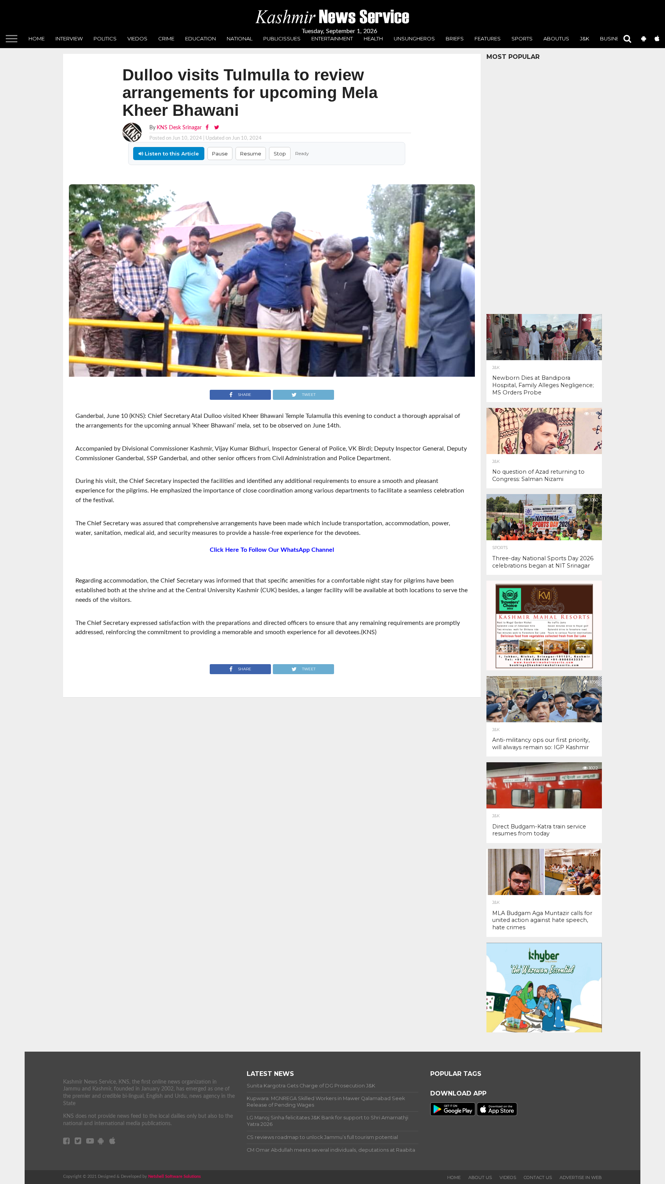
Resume (250, 153)
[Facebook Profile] (208, 127)
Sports (522, 38)
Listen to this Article (171, 153)
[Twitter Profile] (216, 127)
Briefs (455, 38)
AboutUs (556, 38)
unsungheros (414, 38)
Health (373, 38)
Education (200, 38)
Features (488, 38)
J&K (584, 38)
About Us (480, 1177)
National (239, 38)
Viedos (137, 38)
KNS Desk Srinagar (179, 127)
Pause (220, 153)
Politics (105, 38)
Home (36, 38)
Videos (508, 1177)
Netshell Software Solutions (174, 1176)
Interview (69, 38)
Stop (280, 153)
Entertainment (332, 38)
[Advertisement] (544, 185)
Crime (166, 38)
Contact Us (538, 1177)
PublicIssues (282, 38)
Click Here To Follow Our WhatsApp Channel (272, 550)
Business (613, 38)
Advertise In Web (581, 1177)
